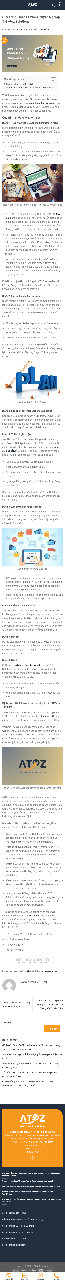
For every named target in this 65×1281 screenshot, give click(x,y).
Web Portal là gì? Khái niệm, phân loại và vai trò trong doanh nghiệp (31, 1186)
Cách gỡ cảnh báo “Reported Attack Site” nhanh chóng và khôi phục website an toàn (31, 1174)
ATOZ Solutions (30, 915)
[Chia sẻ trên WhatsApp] (18, 960)
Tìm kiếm (6, 1023)
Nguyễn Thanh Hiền (40, 30)
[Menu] (4, 5)
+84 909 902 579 (34, 1148)
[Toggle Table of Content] (52, 79)
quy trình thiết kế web (42, 103)
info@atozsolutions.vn (33, 1145)
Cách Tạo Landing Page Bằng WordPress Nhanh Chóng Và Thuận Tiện (50, 1004)
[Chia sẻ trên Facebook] (24, 960)
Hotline (56, 1279)
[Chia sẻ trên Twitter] (29, 960)
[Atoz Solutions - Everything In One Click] (32, 5)
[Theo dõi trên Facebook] (32, 1157)
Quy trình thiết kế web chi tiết (19, 84)
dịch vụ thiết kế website (29, 665)
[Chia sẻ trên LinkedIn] (46, 960)
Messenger (40, 1279)
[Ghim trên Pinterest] (40, 960)
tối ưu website (47, 716)
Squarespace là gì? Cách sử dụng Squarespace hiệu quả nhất (28, 1181)
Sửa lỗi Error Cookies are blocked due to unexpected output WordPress (27, 1192)
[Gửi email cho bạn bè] (35, 960)
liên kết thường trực (48, 971)
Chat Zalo (24, 1279)
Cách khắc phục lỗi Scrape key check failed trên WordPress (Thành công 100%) (31, 1200)
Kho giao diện (8, 1279)
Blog (29, 971)
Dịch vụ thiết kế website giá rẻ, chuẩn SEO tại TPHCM (30, 87)
